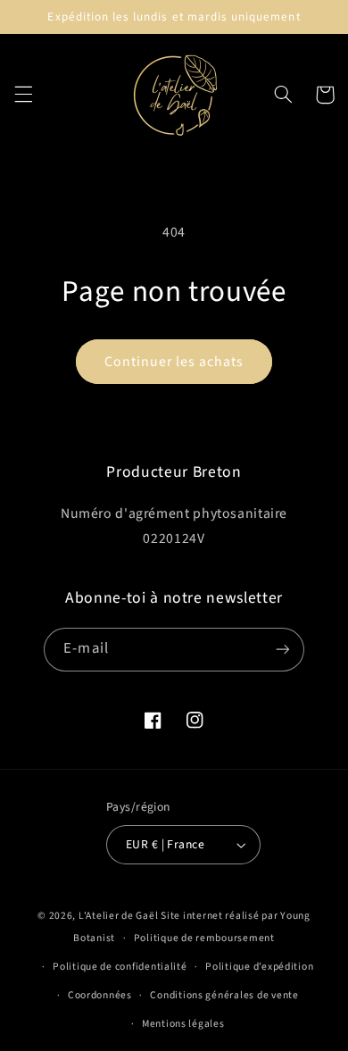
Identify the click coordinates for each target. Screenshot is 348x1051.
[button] (23, 94)
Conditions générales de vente (224, 995)
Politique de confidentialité (120, 966)
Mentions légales (183, 1023)
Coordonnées (100, 995)
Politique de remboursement (204, 938)
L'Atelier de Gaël (120, 915)
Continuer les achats (174, 361)
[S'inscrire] (281, 649)
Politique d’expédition (259, 966)
